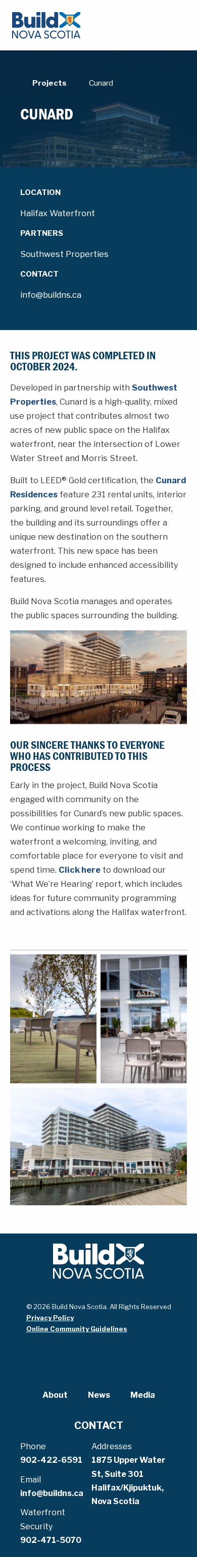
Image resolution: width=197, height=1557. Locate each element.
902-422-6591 (51, 1460)
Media (142, 1395)
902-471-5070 (50, 1540)
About (55, 1395)
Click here (80, 870)
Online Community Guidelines (76, 1329)
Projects (49, 83)
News (99, 1395)
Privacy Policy (50, 1318)
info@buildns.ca (51, 1493)
